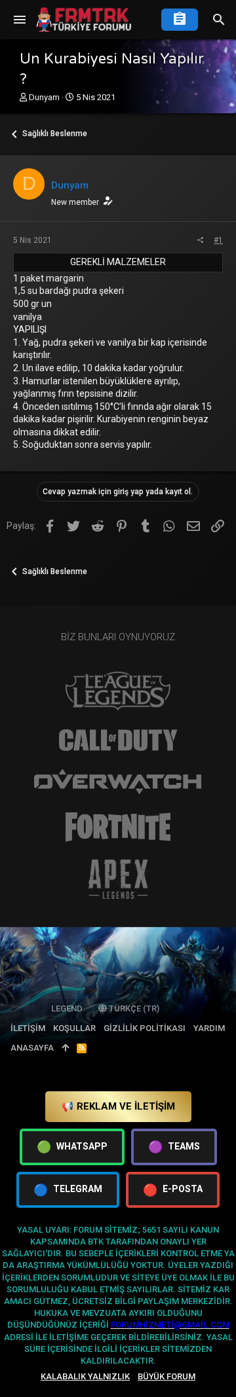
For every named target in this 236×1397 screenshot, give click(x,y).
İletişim (27, 1028)
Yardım (209, 1028)
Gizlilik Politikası (145, 1028)
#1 (218, 240)
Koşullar (74, 1028)
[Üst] (65, 1048)
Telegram (67, 1190)
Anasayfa (32, 1048)
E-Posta (173, 1190)
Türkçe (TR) (133, 1008)
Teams (174, 1146)
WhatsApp (72, 1146)
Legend (67, 1008)
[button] (20, 19)
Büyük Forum (166, 1376)
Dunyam (44, 97)
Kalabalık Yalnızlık (85, 1376)
